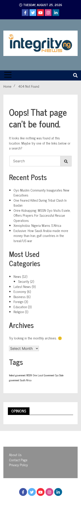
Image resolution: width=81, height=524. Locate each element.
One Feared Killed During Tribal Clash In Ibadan (40, 202)
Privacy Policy (18, 465)
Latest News (22, 286)
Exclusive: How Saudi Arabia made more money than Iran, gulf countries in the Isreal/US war (41, 235)
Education (20, 307)
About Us (15, 454)
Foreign (18, 301)
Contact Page (18, 460)
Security (23, 281)
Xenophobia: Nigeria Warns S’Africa (37, 225)
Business (20, 296)
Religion (19, 311)
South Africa (25, 380)
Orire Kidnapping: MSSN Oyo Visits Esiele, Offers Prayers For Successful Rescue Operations (42, 215)
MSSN (29, 375)
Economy (20, 291)
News (17, 276)
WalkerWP (51, 510)
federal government (17, 375)
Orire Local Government (43, 375)
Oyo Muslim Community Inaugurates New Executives (41, 192)
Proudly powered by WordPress (34, 505)
